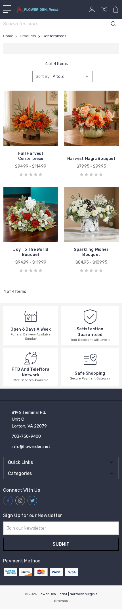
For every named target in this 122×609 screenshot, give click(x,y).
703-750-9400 (26, 436)
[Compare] (104, 11)
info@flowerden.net (31, 446)
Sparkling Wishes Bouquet (91, 252)
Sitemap (61, 601)
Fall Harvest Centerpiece (30, 156)
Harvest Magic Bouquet (91, 158)
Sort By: (43, 76)
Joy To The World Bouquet (30, 252)
